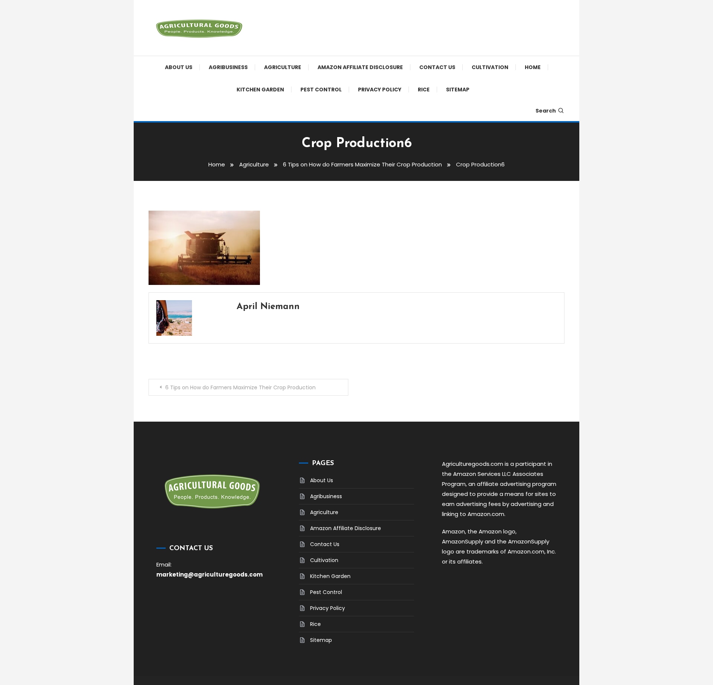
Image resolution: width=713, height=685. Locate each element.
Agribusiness (228, 67)
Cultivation (490, 67)
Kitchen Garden (260, 89)
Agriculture (282, 67)
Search (545, 110)
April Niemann (268, 306)
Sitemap (457, 89)
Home (533, 67)
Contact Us (437, 67)
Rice (424, 89)
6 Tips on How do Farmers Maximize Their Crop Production (240, 387)
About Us (178, 67)
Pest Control (321, 89)
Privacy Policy (379, 89)
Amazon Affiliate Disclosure (360, 67)
